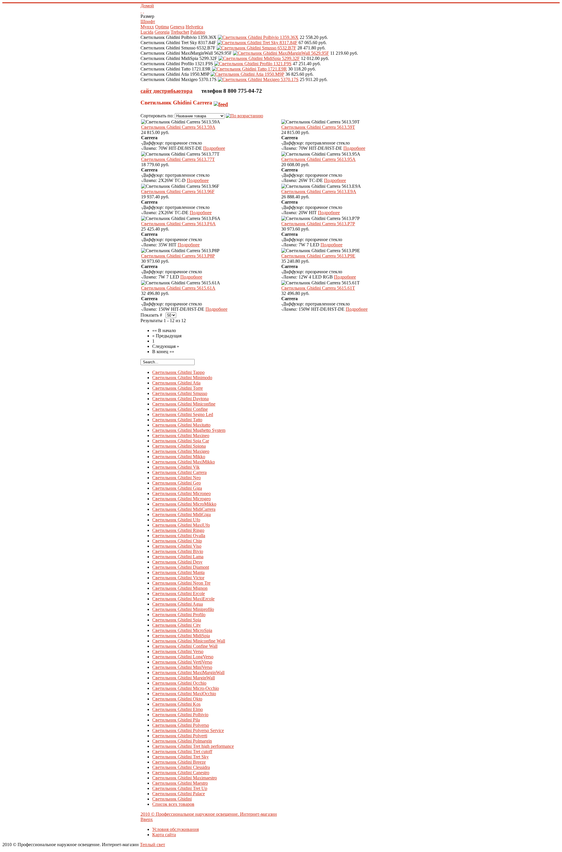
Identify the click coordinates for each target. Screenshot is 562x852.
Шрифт (147, 21)
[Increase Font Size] (141, 10)
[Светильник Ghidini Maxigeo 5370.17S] (258, 79)
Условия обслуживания (175, 829)
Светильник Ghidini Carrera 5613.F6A (178, 223)
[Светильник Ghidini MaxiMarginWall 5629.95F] (281, 53)
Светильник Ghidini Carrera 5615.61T (318, 288)
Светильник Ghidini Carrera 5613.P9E (318, 255)
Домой (147, 5)
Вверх (146, 819)
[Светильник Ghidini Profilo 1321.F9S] (253, 63)
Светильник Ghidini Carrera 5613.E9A (318, 191)
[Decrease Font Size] (143, 10)
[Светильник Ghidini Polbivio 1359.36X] (258, 37)
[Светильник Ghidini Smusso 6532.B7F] (256, 47)
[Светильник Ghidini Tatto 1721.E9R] (249, 68)
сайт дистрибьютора (166, 91)
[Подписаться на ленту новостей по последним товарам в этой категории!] (221, 102)
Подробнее (214, 148)
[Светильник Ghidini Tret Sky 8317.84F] (257, 42)
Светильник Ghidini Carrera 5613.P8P (178, 255)
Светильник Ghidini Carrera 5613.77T (178, 159)
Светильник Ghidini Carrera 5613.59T (318, 127)
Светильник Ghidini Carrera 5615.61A (178, 288)
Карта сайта (164, 834)
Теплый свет (152, 844)
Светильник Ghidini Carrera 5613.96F (178, 191)
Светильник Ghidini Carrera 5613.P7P (318, 223)
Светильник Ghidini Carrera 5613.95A (318, 159)
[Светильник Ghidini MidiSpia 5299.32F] (259, 58)
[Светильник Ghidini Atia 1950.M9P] (247, 74)
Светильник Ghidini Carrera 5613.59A (178, 127)
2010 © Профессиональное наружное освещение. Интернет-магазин (208, 814)
